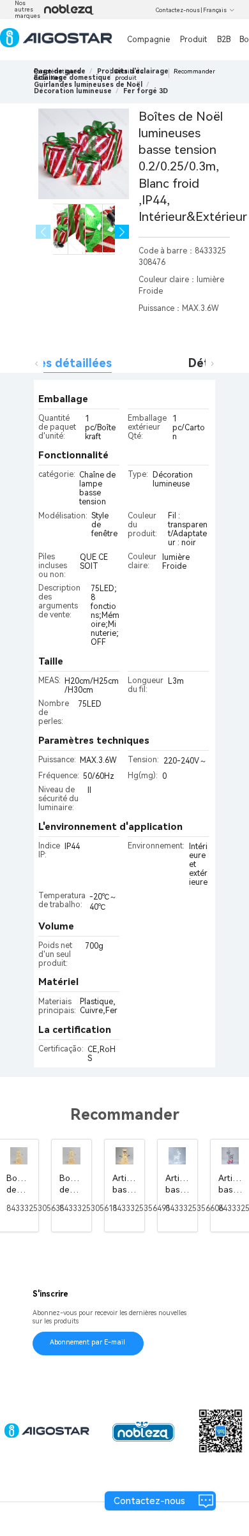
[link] (88, 84)
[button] (122, 232)
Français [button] (215, 10)
